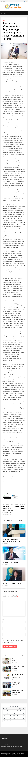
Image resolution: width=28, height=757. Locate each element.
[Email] (26, 1)
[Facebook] (23, 1)
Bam (20, 755)
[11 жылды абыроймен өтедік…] (7, 659)
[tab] (5, 655)
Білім (4, 20)
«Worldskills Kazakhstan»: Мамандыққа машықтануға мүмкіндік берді (18, 676)
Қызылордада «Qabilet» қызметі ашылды (18, 691)
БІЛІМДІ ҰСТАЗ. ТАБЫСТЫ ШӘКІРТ (12, 583)
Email (4, 625)
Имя (4, 619)
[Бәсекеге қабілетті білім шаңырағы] (7, 667)
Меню (4, 13)
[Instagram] (25, 1)
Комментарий (6, 599)
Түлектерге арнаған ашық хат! (11, 562)
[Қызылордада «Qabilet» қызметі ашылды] (7, 691)
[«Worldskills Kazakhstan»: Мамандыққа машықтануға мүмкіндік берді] (7, 674)
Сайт (4, 632)
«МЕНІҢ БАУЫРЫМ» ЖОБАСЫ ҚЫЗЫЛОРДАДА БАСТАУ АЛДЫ (11, 540)
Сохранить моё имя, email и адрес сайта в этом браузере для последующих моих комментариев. (14, 640)
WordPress (15, 755)
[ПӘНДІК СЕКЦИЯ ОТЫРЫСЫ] (7, 683)
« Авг (13, 725)
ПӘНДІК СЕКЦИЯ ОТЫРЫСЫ (16, 683)
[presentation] (5, 655)
